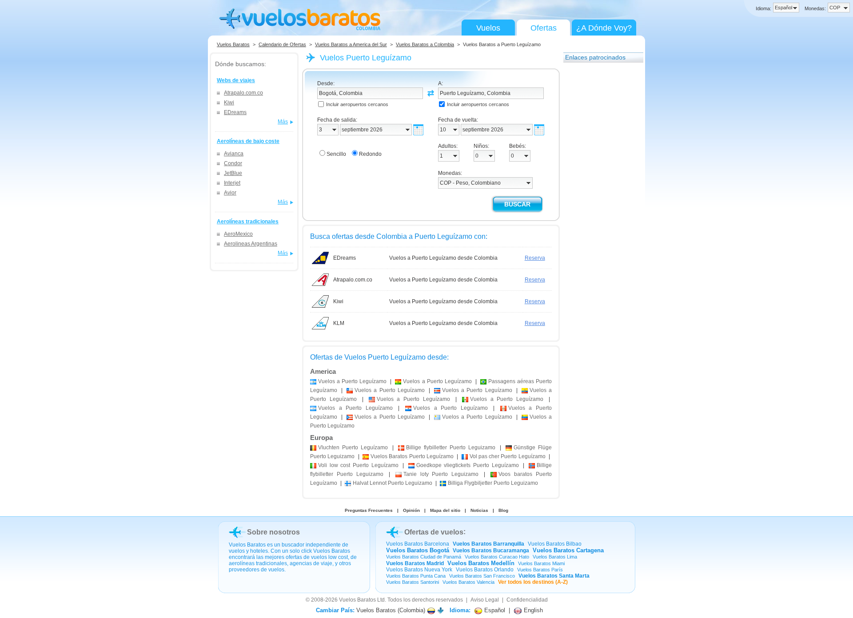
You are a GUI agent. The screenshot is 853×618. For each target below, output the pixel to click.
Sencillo (336, 154)
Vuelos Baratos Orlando (485, 569)
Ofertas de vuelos (433, 532)
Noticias (479, 510)
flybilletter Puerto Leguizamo (450, 447)
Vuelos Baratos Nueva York (419, 569)
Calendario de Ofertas (282, 44)
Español (493, 610)
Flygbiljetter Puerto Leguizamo (493, 483)
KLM (338, 323)
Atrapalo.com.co (243, 93)
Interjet (232, 183)
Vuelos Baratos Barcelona (417, 544)
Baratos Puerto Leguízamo (412, 456)
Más (283, 122)
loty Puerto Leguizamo (441, 474)
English (532, 610)
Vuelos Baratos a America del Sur (351, 44)
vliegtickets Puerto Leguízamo (467, 465)
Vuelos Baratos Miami (541, 563)
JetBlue (233, 173)
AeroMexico (238, 234)
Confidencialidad (527, 600)
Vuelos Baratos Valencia (468, 582)
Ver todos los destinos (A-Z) (533, 582)
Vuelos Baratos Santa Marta (554, 576)
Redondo (370, 154)
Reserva (535, 258)
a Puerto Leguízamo (352, 381)
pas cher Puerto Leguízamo (508, 456)
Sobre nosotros (273, 532)
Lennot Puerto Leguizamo (392, 483)
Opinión (411, 510)
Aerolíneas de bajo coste (248, 141)
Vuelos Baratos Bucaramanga (491, 550)
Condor (233, 163)
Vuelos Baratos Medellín (480, 563)
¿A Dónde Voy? (604, 28)
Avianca (233, 154)
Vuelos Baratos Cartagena (568, 550)
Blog (503, 510)
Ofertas (543, 28)
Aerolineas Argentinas (250, 244)
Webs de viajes (236, 80)
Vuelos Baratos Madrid (415, 563)
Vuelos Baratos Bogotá (417, 550)
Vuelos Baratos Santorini (412, 582)
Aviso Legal (484, 600)
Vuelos (488, 28)
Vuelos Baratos (233, 44)
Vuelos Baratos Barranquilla (488, 544)
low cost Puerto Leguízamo (358, 465)
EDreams (235, 112)
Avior (230, 193)
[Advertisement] (598, 201)
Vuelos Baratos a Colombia (425, 44)
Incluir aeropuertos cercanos (357, 104)
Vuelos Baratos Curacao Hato (497, 556)
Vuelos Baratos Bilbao (555, 544)
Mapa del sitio (445, 510)
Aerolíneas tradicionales (248, 221)
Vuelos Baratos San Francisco (482, 575)
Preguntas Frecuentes (369, 510)
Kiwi (229, 102)
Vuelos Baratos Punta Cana (416, 575)
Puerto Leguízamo (353, 447)
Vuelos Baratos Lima (555, 556)
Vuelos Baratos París (540, 569)
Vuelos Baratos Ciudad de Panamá (423, 556)
